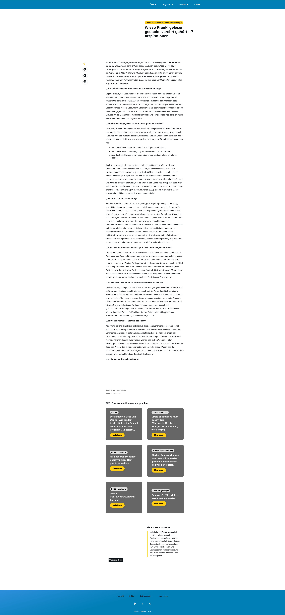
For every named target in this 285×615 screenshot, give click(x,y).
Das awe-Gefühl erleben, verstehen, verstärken (165, 497)
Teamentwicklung (166, 450)
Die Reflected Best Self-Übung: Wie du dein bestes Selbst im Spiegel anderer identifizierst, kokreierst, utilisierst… (124, 423)
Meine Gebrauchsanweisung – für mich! (123, 496)
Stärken (114, 412)
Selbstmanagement (160, 412)
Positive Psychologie (173, 23)
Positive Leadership (154, 23)
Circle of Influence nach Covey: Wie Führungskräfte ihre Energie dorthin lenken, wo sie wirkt (165, 423)
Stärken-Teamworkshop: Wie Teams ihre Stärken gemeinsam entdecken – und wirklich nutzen (165, 460)
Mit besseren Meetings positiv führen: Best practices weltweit (123, 460)
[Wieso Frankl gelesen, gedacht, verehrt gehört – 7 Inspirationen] (112, 32)
